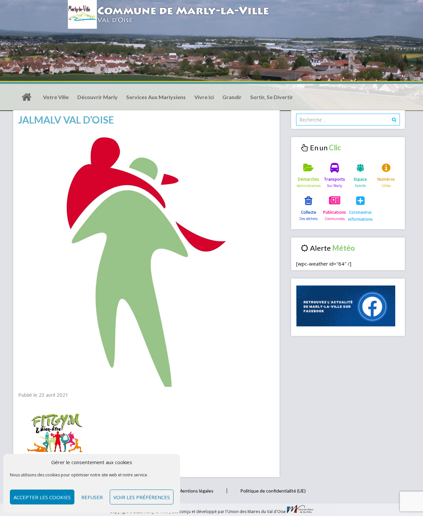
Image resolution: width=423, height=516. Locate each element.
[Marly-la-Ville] (26, 97)
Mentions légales (195, 490)
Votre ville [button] (56, 97)
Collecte (308, 212)
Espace (360, 179)
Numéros (386, 179)
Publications (334, 212)
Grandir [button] (232, 97)
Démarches (308, 179)
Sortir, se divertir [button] (271, 97)
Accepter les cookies (42, 497)
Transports (334, 179)
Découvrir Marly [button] (97, 97)
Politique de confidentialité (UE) (273, 490)
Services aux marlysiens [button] (156, 97)
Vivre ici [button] (204, 97)
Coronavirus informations (360, 215)
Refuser (92, 497)
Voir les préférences (141, 497)
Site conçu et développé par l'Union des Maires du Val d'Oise (229, 511)
